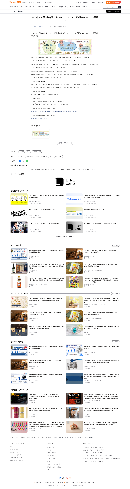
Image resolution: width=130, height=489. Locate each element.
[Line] (27, 161)
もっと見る (115, 245)
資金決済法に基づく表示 (87, 482)
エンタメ (16, 7)
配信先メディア (14, 452)
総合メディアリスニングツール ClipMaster (95, 450)
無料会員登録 (50, 447)
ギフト (35, 156)
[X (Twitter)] (23, 161)
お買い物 (28, 156)
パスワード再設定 (52, 453)
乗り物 (78, 7)
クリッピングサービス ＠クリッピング (94, 447)
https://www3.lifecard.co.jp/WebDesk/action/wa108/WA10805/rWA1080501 (54, 111)
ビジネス (60, 7)
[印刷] (30, 161)
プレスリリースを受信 (96, 2)
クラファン (84, 7)
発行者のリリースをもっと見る (65, 236)
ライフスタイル (46, 7)
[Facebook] (20, 161)
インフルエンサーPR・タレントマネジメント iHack (97, 455)
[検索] (119, 7)
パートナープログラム (49, 482)
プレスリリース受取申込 (53, 464)
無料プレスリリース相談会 (54, 467)
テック (67, 7)
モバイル (72, 7)
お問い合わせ (50, 455)
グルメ (22, 7)
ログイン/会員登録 (114, 2)
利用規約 (60, 482)
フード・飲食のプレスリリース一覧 (25, 437)
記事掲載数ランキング (16, 457)
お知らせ (49, 461)
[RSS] (70, 478)
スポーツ (54, 7)
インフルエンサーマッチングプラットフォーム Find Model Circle (101, 458)
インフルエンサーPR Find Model (92, 453)
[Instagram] (67, 478)
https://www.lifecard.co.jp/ (39, 118)
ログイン (49, 450)
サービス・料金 (14, 449)
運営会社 (38, 482)
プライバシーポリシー (72, 482)
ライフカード (58, 156)
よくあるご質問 (51, 458)
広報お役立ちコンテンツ (16, 460)
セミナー (49, 470)
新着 (11, 7)
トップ (11, 437)
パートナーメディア (15, 455)
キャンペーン (43, 156)
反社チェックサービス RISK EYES (92, 461)
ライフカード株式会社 (37, 26)
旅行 (27, 7)
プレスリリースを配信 (81, 2)
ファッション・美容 (35, 7)
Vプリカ (21, 156)
